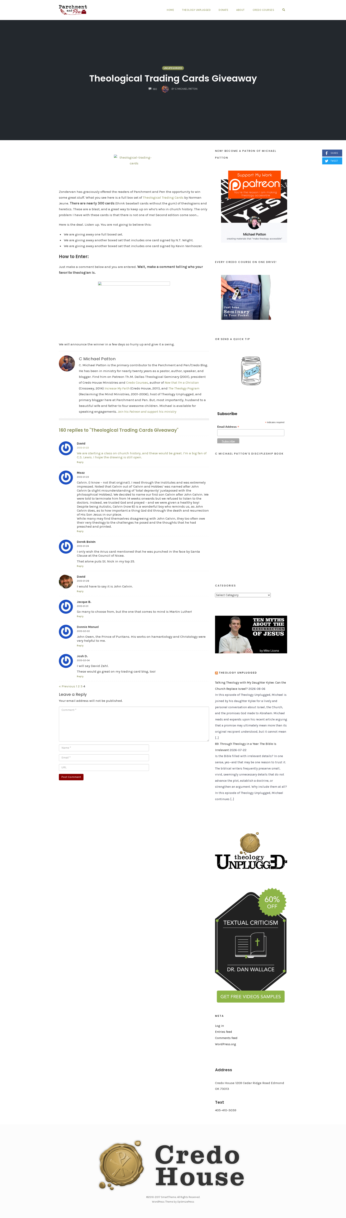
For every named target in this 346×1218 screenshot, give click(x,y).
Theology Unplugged (196, 9)
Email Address (228, 427)
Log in (219, 1026)
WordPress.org (225, 1044)
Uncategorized (173, 68)
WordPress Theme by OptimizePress (173, 1201)
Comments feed (226, 1038)
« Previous (67, 686)
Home (170, 9)
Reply (80, 462)
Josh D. (82, 656)
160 (155, 89)
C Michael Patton (97, 359)
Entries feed (223, 1032)
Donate (223, 9)
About (240, 9)
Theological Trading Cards (163, 197)
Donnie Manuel (88, 627)
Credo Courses (263, 9)
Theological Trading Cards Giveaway (173, 78)
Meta (219, 1016)
